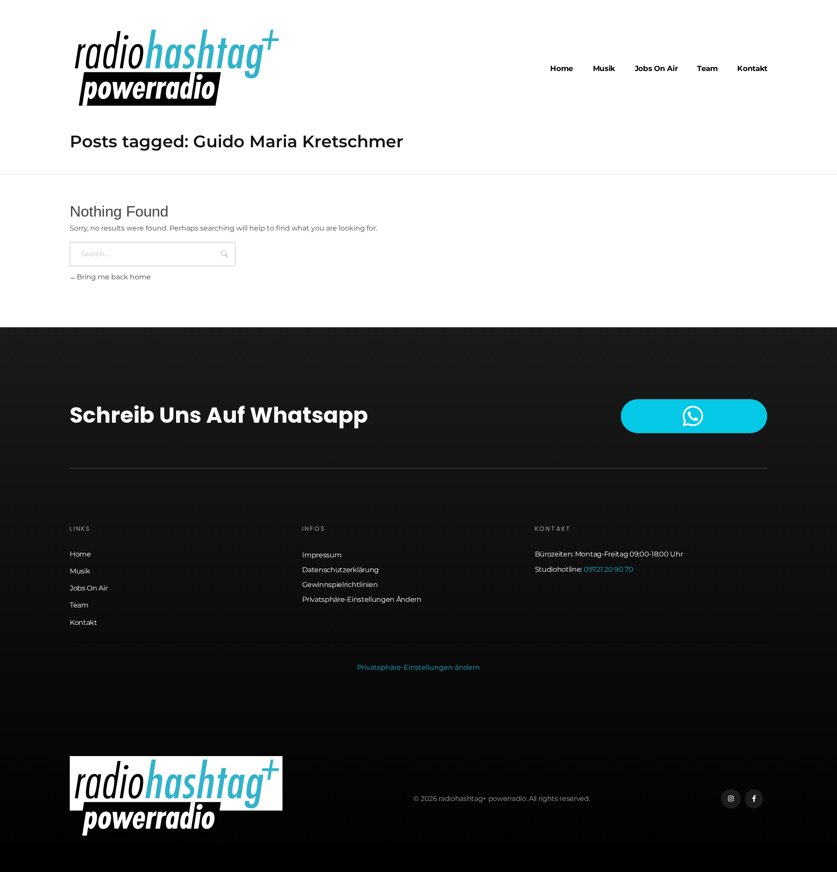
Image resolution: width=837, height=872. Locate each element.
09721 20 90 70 (608, 569)
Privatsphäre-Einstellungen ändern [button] (418, 667)
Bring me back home (114, 277)
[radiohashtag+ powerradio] (176, 67)
